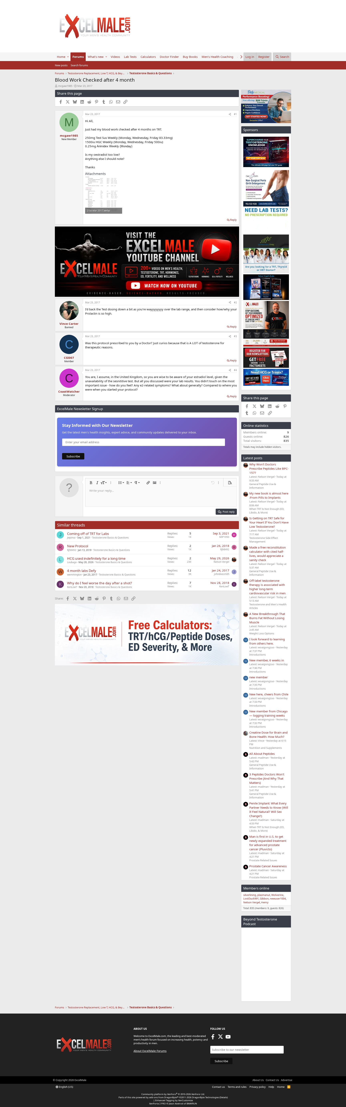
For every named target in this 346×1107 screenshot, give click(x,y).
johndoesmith (221, 574)
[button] (67, 56)
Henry (265, 902)
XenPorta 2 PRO (157, 1103)
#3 (235, 336)
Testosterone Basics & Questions (110, 537)
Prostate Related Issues (263, 860)
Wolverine (277, 895)
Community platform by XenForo (173, 1094)
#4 (235, 370)
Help (271, 1087)
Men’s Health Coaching (217, 57)
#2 (235, 302)
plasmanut (263, 895)
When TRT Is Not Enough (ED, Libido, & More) (266, 510)
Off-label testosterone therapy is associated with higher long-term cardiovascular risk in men (267, 587)
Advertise (286, 1080)
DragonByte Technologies (205, 1097)
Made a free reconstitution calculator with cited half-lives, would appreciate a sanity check (267, 553)
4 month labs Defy (81, 570)
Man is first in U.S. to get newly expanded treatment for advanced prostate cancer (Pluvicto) (267, 842)
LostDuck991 (251, 898)
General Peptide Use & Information (262, 485)
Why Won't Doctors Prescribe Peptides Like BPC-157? (269, 468)
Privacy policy (257, 1087)
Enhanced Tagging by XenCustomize (174, 1100)
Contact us (218, 1087)
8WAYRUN (192, 1103)
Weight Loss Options (261, 633)
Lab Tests (130, 57)
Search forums (79, 65)
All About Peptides (262, 754)
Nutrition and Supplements (265, 748)
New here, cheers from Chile (268, 694)
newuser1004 (278, 898)
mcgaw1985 (65, 86)
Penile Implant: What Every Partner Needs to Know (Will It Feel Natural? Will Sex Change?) (268, 809)
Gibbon (264, 898)
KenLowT (72, 587)
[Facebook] (212, 1038)
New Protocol (77, 546)
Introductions (257, 654)
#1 (235, 114)
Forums (78, 57)
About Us (258, 1080)
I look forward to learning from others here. (267, 641)
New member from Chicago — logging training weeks (268, 713)
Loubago (72, 562)
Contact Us (272, 1080)
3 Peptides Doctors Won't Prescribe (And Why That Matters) (266, 778)
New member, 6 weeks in (266, 660)
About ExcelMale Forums (150, 1051)
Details (223, 1097)
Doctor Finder (169, 57)
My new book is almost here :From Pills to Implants (268, 495)
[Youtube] (228, 1038)
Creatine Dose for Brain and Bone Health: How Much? (268, 734)
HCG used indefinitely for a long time (96, 558)
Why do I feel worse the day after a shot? (99, 583)
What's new (96, 57)
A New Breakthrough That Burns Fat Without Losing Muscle (267, 618)
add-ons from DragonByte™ (164, 1097)
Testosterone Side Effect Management (263, 539)
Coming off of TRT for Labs (88, 533)
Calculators (148, 57)
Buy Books (190, 57)
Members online (256, 888)
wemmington (74, 574)
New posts (61, 65)
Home (61, 57)
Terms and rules (237, 1087)
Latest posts (252, 458)
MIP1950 (224, 537)
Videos (115, 57)
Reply (233, 220)
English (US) (65, 1087)
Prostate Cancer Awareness (268, 866)
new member (258, 677)
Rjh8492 (71, 550)
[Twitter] (220, 1038)
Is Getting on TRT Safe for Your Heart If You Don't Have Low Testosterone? (269, 522)
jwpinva (71, 537)
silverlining (249, 895)
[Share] (229, 114)
